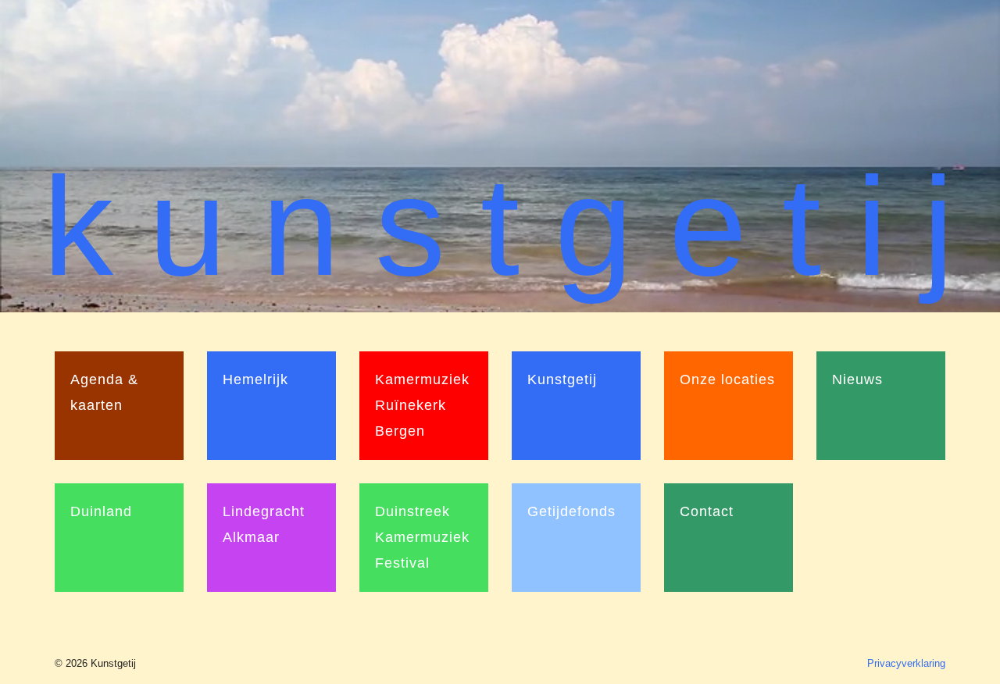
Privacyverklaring (906, 663)
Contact (707, 511)
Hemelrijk (255, 379)
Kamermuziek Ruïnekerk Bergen (422, 405)
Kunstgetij (562, 379)
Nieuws (857, 379)
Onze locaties (727, 379)
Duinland (101, 511)
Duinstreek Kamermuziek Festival (422, 537)
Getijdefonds (571, 511)
